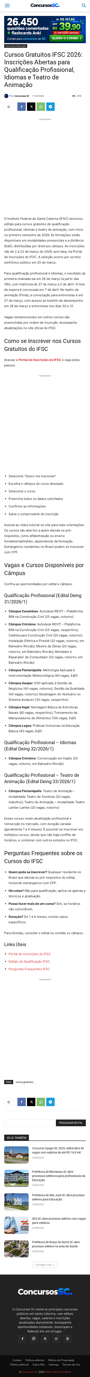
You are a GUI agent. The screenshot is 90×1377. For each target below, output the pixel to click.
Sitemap (53, 1364)
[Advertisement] (45, 167)
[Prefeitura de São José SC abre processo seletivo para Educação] (16, 1201)
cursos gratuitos (24, 1081)
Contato (17, 1360)
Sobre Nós (39, 1364)
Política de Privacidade (61, 1360)
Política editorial (35, 1360)
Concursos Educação (15, 45)
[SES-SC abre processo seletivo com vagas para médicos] (16, 1225)
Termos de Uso (71, 1364)
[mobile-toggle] (7, 5)
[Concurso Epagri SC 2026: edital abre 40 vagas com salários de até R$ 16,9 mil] (16, 1155)
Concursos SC (21, 95)
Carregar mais (43, 1264)
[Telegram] (50, 106)
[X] (31, 106)
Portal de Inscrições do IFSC (30, 954)
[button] (84, 5)
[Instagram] (34, 1338)
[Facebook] (21, 106)
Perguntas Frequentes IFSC (29, 969)
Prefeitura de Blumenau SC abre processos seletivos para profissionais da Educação (58, 1176)
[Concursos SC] (7, 96)
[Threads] (67, 1339)
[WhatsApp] (41, 106)
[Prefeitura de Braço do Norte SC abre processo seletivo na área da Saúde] (16, 1248)
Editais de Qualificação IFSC (29, 961)
